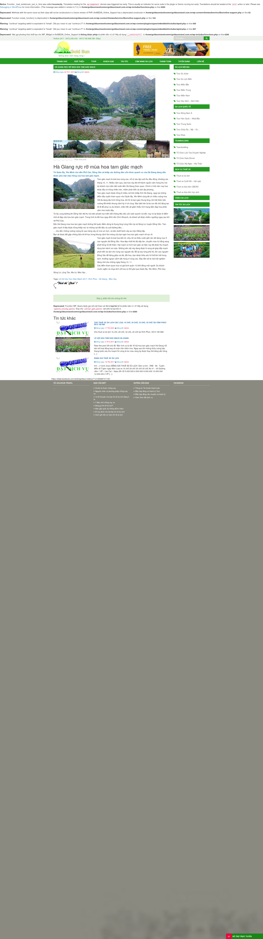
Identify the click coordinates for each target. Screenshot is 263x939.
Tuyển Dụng (184, 61)
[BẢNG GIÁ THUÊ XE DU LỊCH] (72, 364)
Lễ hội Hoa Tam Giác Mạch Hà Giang (111, 338)
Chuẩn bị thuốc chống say (105, 388)
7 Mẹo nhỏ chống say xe (105, 402)
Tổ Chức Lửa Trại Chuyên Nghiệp (191, 152)
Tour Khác (180, 135)
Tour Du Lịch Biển (184, 79)
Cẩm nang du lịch (143, 61)
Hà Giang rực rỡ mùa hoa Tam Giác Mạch (191, 239)
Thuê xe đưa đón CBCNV (187, 186)
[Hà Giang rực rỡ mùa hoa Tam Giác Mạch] (192, 233)
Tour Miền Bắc (182, 84)
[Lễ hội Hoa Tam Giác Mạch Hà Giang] (72, 344)
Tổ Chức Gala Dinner (185, 158)
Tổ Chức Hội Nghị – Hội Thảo (189, 163)
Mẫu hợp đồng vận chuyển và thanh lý (150, 394)
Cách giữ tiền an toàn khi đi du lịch (109, 415)
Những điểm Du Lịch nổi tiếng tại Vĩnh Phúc (189, 221)
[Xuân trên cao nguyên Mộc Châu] (192, 250)
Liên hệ (200, 61)
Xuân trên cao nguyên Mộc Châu (187, 256)
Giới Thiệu (79, 61)
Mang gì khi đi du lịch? (104, 405)
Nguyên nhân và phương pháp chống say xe (111, 392)
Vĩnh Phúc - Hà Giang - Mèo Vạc (102, 279)
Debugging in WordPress (11, 7)
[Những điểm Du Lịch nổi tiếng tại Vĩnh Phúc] (192, 216)
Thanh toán (165, 61)
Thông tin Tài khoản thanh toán (147, 388)
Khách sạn (108, 61)
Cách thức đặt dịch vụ (144, 397)
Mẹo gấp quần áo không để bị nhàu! (109, 408)
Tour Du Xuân (182, 73)
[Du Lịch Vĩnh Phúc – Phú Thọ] (71, 49)
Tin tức (124, 61)
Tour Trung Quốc (183, 124)
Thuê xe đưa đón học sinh (187, 192)
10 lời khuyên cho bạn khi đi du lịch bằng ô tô (111, 398)
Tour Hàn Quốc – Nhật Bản (188, 118)
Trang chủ (62, 61)
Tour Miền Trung (183, 90)
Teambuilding (182, 147)
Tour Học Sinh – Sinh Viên (187, 101)
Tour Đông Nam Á (184, 113)
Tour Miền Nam (183, 95)
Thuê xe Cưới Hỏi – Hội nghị (188, 181)
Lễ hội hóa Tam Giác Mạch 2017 (73, 279)
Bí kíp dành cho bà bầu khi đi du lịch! (110, 412)
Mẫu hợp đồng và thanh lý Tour (147, 391)
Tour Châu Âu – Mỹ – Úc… (188, 129)
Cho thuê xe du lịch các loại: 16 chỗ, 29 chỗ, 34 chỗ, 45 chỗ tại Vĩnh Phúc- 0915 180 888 (130, 323)
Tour (93, 61)
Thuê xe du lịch (183, 175)
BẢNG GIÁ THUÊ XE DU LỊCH (106, 358)
